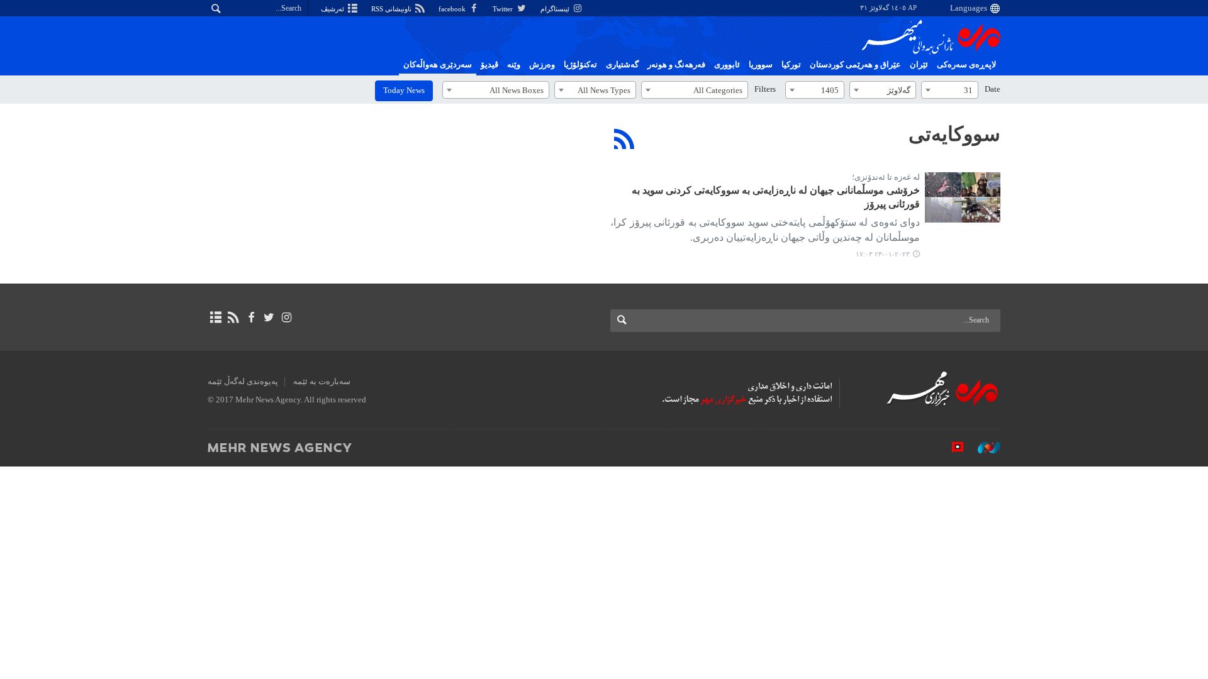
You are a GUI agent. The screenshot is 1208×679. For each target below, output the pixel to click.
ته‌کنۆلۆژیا (580, 64)
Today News (404, 90)
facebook (453, 9)
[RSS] (624, 139)
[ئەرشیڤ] (215, 317)
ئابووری (727, 64)
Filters (765, 89)
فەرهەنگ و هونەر (676, 64)
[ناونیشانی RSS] (233, 317)
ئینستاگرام (555, 9)
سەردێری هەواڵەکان (437, 64)
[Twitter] (269, 317)
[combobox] (949, 90)
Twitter (504, 9)
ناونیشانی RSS (392, 9)
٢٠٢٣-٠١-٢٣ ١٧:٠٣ (883, 254)
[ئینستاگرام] (286, 317)
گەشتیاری (622, 64)
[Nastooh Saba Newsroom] (982, 447)
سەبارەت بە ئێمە (321, 381)
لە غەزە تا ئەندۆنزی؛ (886, 177)
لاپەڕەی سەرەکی (966, 64)
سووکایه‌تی (954, 134)
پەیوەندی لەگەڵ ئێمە (243, 381)
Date (992, 89)
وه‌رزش (542, 64)
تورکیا (791, 64)
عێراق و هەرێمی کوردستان (855, 64)
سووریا (761, 64)
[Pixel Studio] (951, 447)
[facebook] (251, 317)
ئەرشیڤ (333, 9)
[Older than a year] (962, 197)
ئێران (919, 64)
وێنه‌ (513, 64)
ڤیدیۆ (489, 64)
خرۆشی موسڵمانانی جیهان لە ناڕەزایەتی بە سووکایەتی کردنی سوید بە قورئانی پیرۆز (776, 197)
